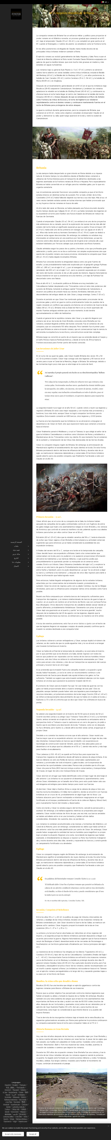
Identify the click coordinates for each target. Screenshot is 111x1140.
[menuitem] (16, 542)
